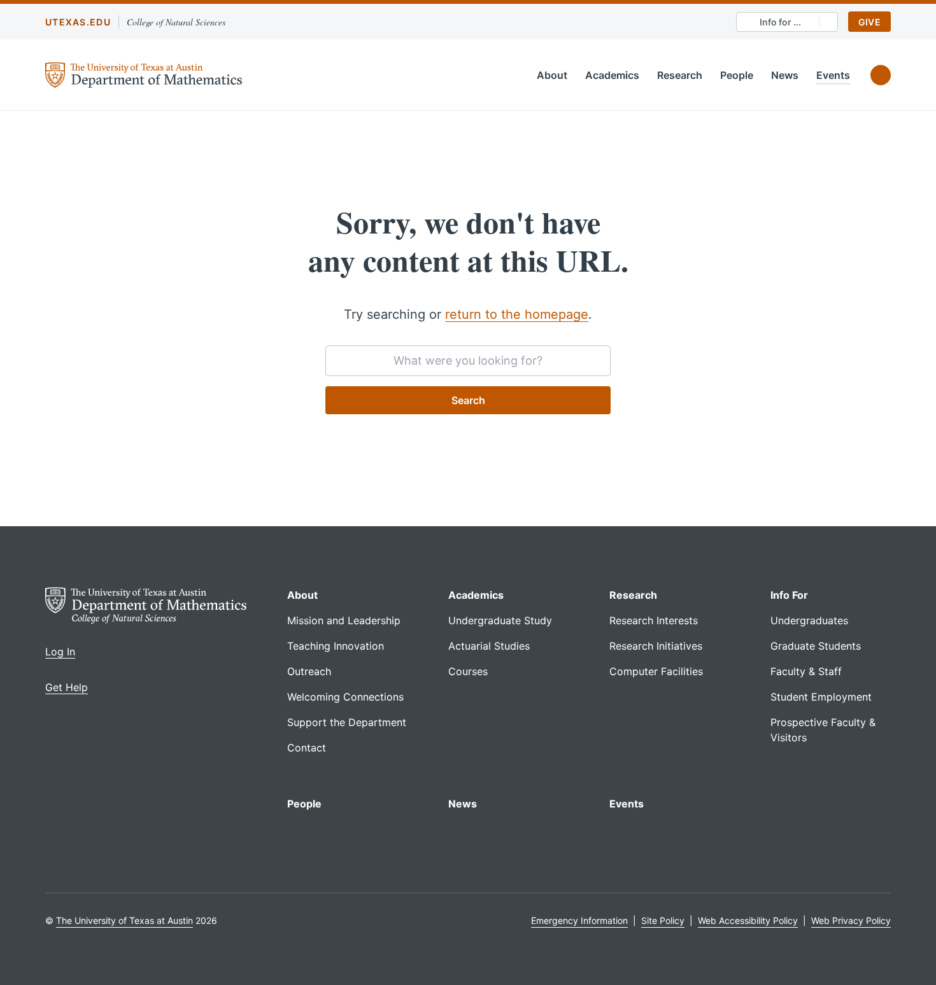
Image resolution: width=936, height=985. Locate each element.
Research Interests (653, 620)
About (552, 75)
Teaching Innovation (335, 645)
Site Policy (662, 920)
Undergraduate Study (500, 620)
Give (869, 22)
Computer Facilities (656, 671)
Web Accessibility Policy (748, 920)
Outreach (309, 671)
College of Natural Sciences (176, 22)
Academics (612, 75)
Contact (306, 747)
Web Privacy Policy (851, 920)
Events (833, 75)
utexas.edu (78, 22)
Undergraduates (809, 620)
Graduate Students (815, 645)
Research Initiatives (655, 645)
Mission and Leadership (344, 620)
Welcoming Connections (345, 696)
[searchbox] (468, 361)
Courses (468, 671)
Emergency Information (579, 920)
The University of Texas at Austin (124, 920)
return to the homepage (516, 314)
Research (679, 75)
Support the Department (346, 722)
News (784, 75)
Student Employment (821, 696)
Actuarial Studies (489, 645)
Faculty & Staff (806, 671)
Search (468, 400)
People (736, 75)
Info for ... (780, 22)
